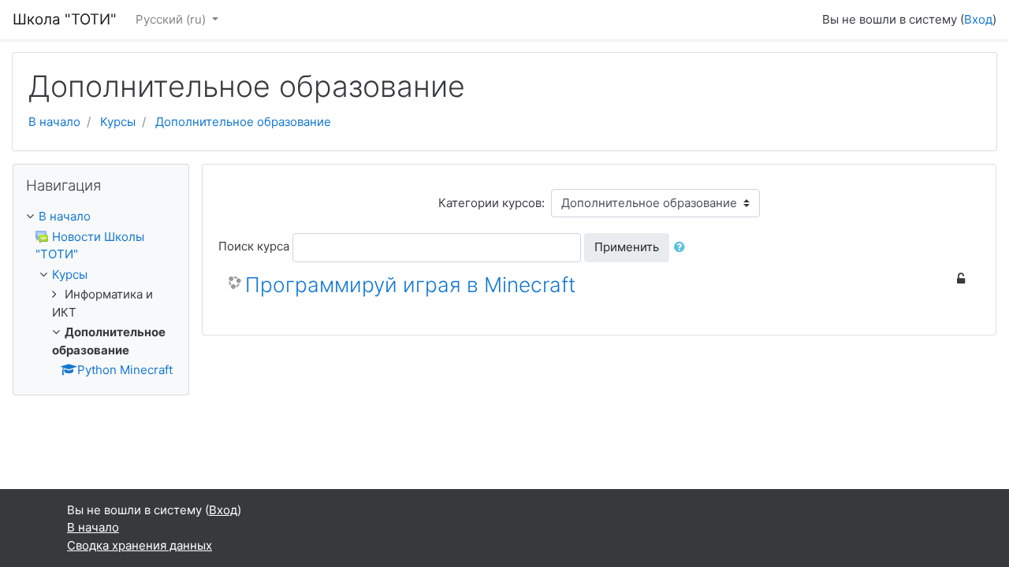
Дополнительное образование (243, 121)
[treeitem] (101, 217)
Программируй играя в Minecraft (410, 284)
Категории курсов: (491, 202)
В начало (54, 121)
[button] (682, 248)
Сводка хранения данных (139, 545)
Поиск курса (253, 246)
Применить (626, 246)
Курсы (118, 121)
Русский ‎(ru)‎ (172, 19)
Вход (978, 19)
